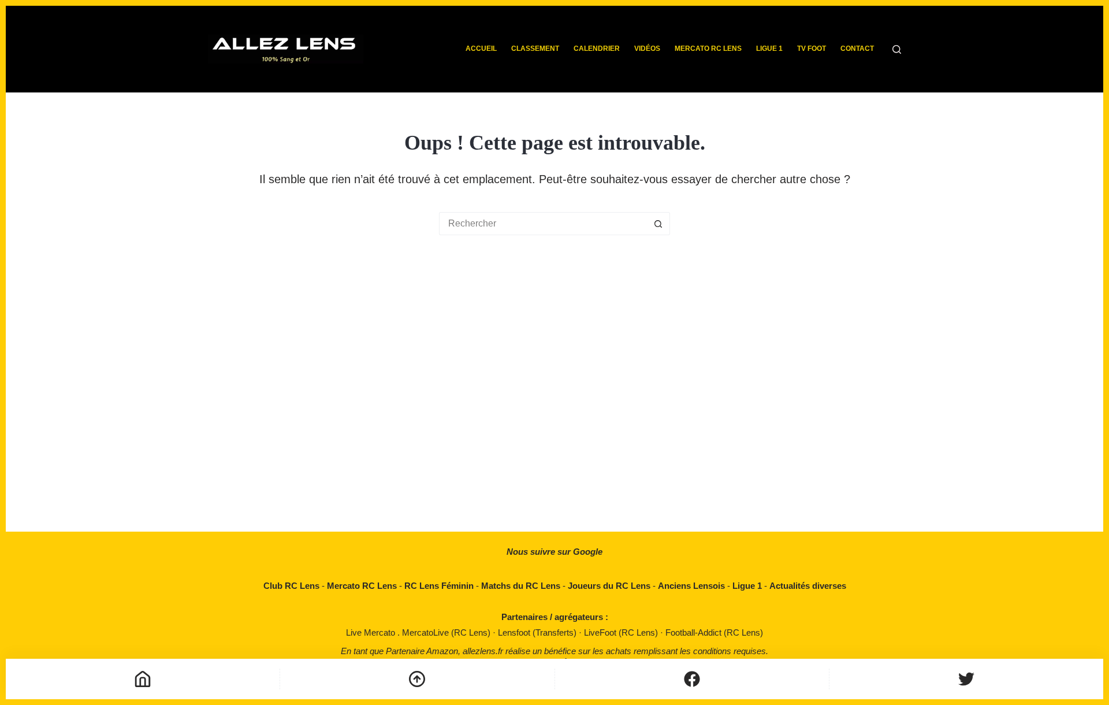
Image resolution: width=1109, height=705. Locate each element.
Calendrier (597, 48)
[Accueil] (143, 679)
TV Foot (811, 48)
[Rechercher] (896, 49)
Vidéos (647, 48)
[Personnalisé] (692, 679)
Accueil (481, 48)
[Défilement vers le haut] (417, 679)
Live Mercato (371, 632)
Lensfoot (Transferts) (538, 632)
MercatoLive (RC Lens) (447, 632)
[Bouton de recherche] (658, 223)
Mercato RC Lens (708, 48)
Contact (857, 48)
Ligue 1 (769, 48)
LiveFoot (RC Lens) (622, 632)
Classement (535, 48)
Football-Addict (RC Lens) (714, 632)
